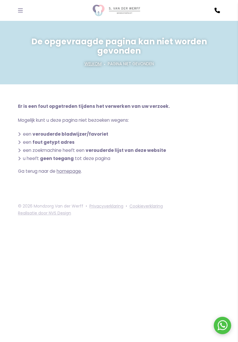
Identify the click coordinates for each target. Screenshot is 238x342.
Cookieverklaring (146, 206)
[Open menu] (20, 10)
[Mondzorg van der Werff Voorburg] (116, 10)
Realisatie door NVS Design (44, 213)
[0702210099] (217, 10)
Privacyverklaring (106, 206)
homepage (69, 171)
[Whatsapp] (222, 326)
